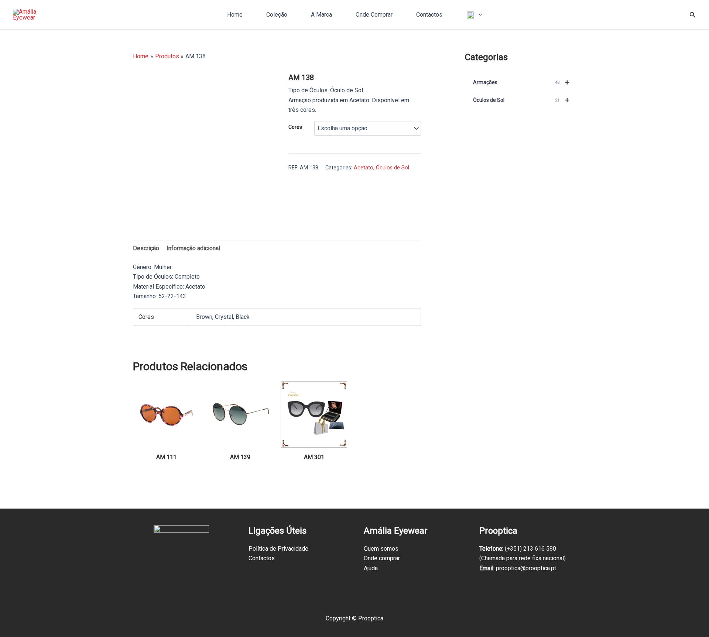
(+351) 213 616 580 (530, 548)
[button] (478, 15)
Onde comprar (382, 558)
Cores (295, 127)
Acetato (363, 168)
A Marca (321, 14)
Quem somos (381, 548)
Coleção (276, 14)
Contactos (429, 14)
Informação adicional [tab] (193, 248)
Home (235, 14)
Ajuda (371, 568)
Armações (521, 82)
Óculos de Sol (392, 168)
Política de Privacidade (278, 548)
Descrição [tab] (146, 248)
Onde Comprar (374, 14)
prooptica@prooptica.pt (526, 568)
